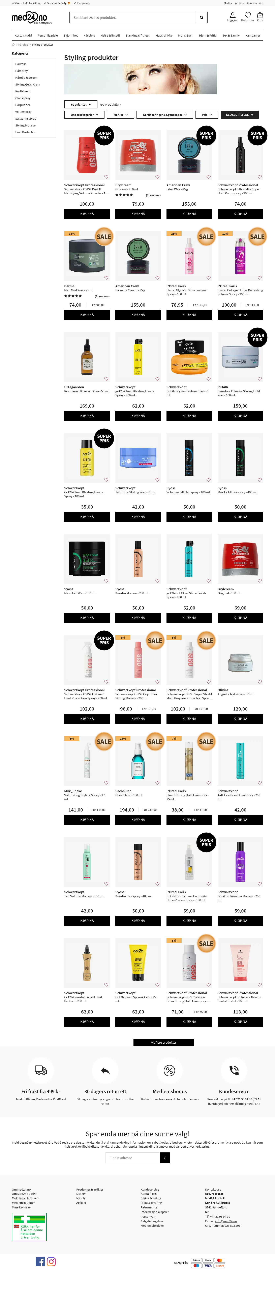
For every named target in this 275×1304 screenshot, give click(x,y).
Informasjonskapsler (155, 1212)
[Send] (165, 1157)
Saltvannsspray (25, 118)
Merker (228, 3)
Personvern (148, 1216)
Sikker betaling (151, 1198)
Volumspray (23, 112)
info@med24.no (226, 1221)
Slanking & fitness (138, 35)
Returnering (149, 1207)
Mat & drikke (164, 35)
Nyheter (81, 1198)
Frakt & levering (151, 1203)
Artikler (239, 3)
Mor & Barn (185, 35)
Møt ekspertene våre (25, 1198)
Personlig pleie (48, 35)
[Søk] (202, 17)
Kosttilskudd (23, 35)
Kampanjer (83, 3)
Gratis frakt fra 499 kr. (28, 3)
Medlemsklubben (23, 1203)
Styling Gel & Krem (27, 84)
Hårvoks (20, 64)
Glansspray (22, 98)
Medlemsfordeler (152, 1225)
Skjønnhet (71, 35)
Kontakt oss (149, 1194)
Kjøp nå (87, 213)
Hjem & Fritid (208, 35)
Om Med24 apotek (24, 1194)
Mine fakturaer (22, 1207)
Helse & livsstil (110, 35)
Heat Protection (25, 132)
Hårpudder (22, 105)
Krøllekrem (22, 91)
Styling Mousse (25, 125)
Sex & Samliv (231, 35)
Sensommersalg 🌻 (58, 3)
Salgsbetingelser (152, 1221)
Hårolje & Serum (26, 77)
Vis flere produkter (163, 1042)
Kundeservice (255, 3)
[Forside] (13, 44)
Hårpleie (89, 35)
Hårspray (21, 71)
